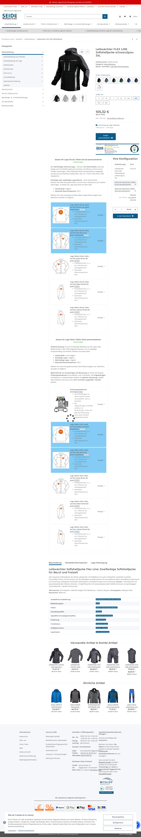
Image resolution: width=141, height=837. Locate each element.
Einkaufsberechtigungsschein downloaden (57, 745)
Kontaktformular (105, 774)
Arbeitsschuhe (7, 89)
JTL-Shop (129, 834)
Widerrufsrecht (25, 752)
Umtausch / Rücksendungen (56, 754)
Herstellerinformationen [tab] (76, 563)
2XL (129, 98)
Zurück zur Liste (8, 39)
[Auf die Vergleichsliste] (81, 51)
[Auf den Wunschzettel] (87, 51)
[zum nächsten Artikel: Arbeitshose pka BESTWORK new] (137, 39)
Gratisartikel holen (10, 7)
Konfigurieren (118, 823)
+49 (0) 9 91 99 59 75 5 (88, 753)
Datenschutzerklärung (26, 830)
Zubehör (7, 85)
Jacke (97, 603)
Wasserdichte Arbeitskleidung (104, 615)
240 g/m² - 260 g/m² (101, 628)
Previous (52, 663)
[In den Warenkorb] (50, 46)
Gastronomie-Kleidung (12, 81)
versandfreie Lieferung (115, 118)
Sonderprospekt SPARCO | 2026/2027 (80, 7)
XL (122, 98)
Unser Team (23, 744)
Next (135, 663)
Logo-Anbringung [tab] (99, 563)
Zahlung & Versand (53, 758)
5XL (107, 103)
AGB (20, 748)
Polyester (98, 611)
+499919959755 (86, 755)
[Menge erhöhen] (135, 209)
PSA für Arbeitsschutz (10, 93)
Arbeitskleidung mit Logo (13, 61)
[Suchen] (105, 16)
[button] (120, 16)
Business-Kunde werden (107, 7)
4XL (100, 103)
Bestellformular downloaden (56, 740)
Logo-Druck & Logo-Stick (12, 11)
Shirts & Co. (8, 73)
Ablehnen (118, 828)
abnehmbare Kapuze (101, 624)
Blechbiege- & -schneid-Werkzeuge (15, 97)
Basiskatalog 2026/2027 (54, 7)
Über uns (24, 7)
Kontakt (122, 7)
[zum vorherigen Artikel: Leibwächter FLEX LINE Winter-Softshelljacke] (132, 39)
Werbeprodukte (7, 106)
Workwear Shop (37, 7)
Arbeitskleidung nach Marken (14, 57)
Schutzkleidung (9, 77)
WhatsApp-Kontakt (53, 736)
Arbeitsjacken (9, 65)
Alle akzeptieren (118, 817)
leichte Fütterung (100, 620)
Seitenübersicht (52, 750)
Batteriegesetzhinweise (28, 760)
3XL (137, 98)
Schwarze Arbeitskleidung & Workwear (106, 607)
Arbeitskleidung (110, 64)
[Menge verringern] (115, 209)
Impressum (12, 830)
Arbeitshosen (8, 69)
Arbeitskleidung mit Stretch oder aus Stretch (108, 599)
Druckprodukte (7, 102)
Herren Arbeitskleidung (102, 632)
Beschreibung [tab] (55, 563)
